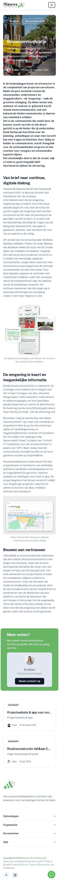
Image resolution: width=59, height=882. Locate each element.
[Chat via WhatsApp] (51, 874)
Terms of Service (37, 864)
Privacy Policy (18, 864)
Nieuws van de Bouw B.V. (34, 858)
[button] (54, 817)
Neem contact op (29, 681)
